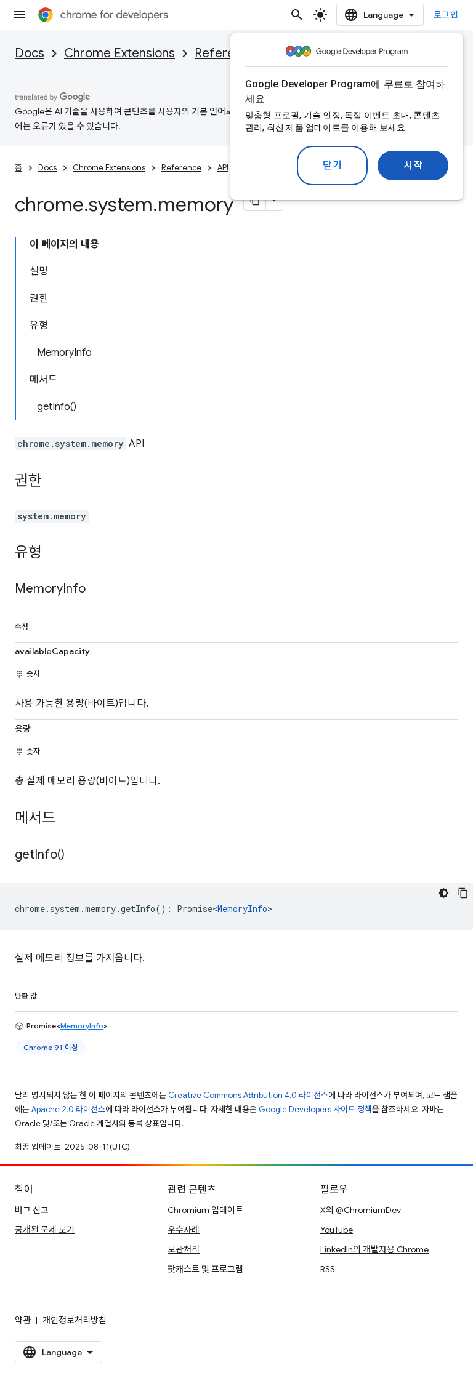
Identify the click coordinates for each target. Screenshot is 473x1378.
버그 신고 (32, 1210)
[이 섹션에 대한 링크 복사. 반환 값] (49, 994)
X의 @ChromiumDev (360, 1210)
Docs (29, 53)
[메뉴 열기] (19, 15)
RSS (327, 1269)
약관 (23, 1320)
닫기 (332, 165)
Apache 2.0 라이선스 (68, 1109)
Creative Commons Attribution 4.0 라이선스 (248, 1095)
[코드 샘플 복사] (463, 893)
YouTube (336, 1229)
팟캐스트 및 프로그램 (205, 1269)
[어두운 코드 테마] (443, 893)
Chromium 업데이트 (205, 1210)
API (222, 167)
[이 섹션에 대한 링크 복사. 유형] (54, 553)
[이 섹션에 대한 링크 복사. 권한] (54, 482)
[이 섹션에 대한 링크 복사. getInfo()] (77, 855)
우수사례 (184, 1229)
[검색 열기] (296, 14)
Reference (225, 53)
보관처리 (184, 1249)
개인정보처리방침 (74, 1320)
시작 (412, 165)
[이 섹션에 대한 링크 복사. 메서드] (67, 819)
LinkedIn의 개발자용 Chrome (374, 1249)
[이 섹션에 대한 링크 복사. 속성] (40, 624)
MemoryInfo (242, 909)
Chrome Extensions (119, 53)
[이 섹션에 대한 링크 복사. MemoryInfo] (98, 589)
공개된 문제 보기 (45, 1229)
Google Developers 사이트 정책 (315, 1109)
